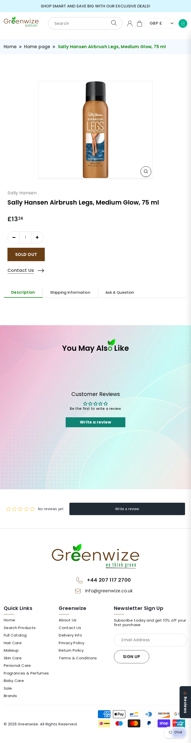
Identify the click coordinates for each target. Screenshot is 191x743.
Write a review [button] (95, 422)
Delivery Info (70, 635)
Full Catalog (15, 635)
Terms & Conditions (78, 658)
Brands (10, 696)
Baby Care (14, 680)
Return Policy (71, 650)
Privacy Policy (71, 643)
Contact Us (70, 628)
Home (10, 46)
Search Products (20, 628)
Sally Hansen (22, 193)
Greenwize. (28, 724)
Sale (8, 688)
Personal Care (17, 665)
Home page (37, 46)
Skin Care (13, 658)
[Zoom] (146, 171)
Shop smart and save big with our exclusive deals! (95, 6)
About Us (67, 620)
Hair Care (13, 643)
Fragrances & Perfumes (26, 673)
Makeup (11, 650)
